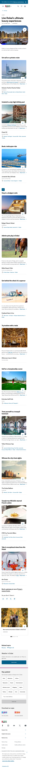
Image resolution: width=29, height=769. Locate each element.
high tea (10, 352)
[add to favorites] (25, 30)
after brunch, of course (12, 82)
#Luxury (4, 648)
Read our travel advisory (18, 2)
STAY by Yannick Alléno (9, 533)
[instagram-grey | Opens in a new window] (8, 725)
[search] (18, 6)
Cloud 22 (4, 132)
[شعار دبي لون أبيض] (6, 722)
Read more (22, 84)
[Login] (25, 6)
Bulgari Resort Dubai (8, 223)
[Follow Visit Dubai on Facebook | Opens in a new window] (2, 725)
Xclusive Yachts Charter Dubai (11, 88)
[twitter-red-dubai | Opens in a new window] (10, 598)
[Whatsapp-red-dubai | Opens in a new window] (3, 598)
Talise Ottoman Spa (8, 444)
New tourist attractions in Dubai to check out (14, 629)
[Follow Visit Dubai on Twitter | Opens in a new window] (20, 725)
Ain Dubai (5, 580)
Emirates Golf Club (7, 399)
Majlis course (20, 392)
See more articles (14, 640)
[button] (5, 766)
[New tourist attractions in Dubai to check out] (14, 617)
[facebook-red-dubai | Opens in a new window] (6, 598)
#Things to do (10, 648)
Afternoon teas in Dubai (9, 358)
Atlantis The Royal (11, 125)
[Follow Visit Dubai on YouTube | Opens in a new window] (25, 725)
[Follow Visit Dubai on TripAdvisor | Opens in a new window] (14, 725)
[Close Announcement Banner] (25, 2)
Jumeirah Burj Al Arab (8, 177)
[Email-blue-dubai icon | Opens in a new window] (14, 598)
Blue (18, 575)
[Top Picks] (21, 6)
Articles (5, 10)
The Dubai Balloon (7, 488)
